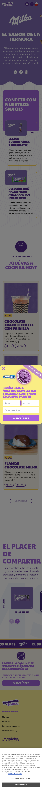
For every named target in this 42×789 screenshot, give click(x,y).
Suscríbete (21, 418)
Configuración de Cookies (21, 778)
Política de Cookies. (15, 774)
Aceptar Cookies (21, 785)
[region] (21, 768)
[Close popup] (3, 368)
